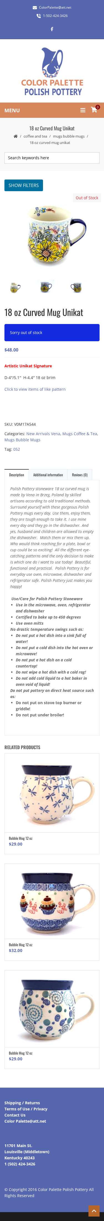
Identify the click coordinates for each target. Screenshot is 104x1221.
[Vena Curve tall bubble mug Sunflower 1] (51, 234)
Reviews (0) (79, 474)
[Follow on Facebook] (52, 28)
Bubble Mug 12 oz (20, 838)
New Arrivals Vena (43, 433)
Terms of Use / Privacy (25, 1109)
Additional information (48, 474)
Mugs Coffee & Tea (79, 433)
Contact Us (15, 1115)
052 (16, 449)
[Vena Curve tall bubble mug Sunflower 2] (83, 288)
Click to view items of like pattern (35, 389)
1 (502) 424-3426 (19, 1164)
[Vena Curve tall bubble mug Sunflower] (51, 288)
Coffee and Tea (35, 136)
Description (16, 474)
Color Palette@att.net (25, 1121)
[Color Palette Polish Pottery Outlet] (52, 71)
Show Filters (24, 185)
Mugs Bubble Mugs (69, 136)
